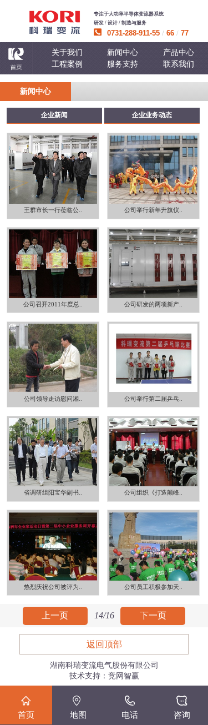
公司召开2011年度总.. (53, 304)
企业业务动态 (152, 115)
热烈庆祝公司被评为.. (53, 587)
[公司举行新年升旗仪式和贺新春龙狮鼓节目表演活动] (153, 169)
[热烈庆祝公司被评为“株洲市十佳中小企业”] (53, 546)
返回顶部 (104, 644)
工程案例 (67, 63)
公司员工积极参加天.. (153, 587)
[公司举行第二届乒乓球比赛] (153, 358)
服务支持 (122, 63)
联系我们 (178, 63)
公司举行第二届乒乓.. (153, 399)
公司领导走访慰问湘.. (53, 399)
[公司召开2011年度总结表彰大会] (53, 264)
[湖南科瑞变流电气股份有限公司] (54, 22)
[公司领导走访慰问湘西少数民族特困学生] (53, 358)
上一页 (55, 615)
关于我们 (67, 52)
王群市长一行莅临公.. (53, 210)
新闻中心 (122, 52)
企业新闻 (54, 115)
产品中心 (178, 52)
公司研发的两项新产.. (153, 304)
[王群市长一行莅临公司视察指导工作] (53, 169)
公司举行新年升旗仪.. (153, 210)
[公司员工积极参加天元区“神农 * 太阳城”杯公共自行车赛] (153, 546)
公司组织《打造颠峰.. (153, 493)
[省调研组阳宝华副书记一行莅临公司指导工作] (53, 452)
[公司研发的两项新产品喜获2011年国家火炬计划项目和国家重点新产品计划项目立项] (153, 264)
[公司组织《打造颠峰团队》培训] (153, 452)
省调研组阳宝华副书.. (53, 493)
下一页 (153, 615)
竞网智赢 (123, 675)
